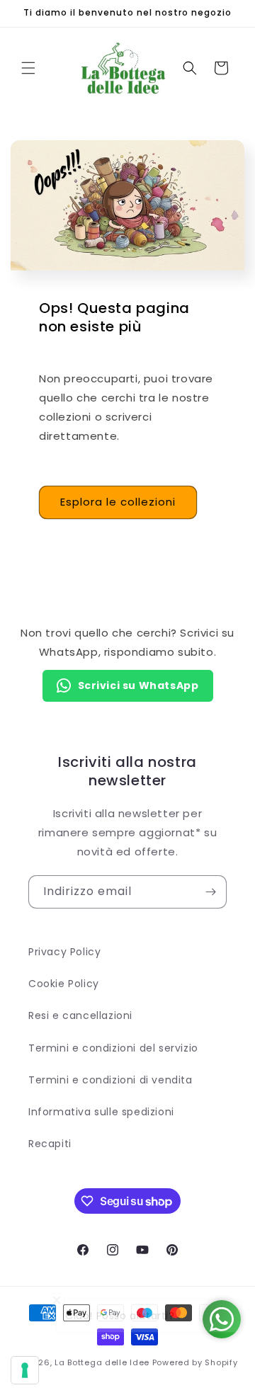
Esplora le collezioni (118, 501)
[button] (28, 68)
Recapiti (50, 1144)
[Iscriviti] (210, 892)
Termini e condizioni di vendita (110, 1080)
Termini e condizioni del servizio (113, 1048)
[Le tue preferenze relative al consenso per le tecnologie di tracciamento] (24, 1370)
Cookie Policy (63, 983)
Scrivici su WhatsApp (138, 685)
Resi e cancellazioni (80, 1015)
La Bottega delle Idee (102, 1362)
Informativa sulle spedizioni (101, 1112)
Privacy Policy (64, 952)
